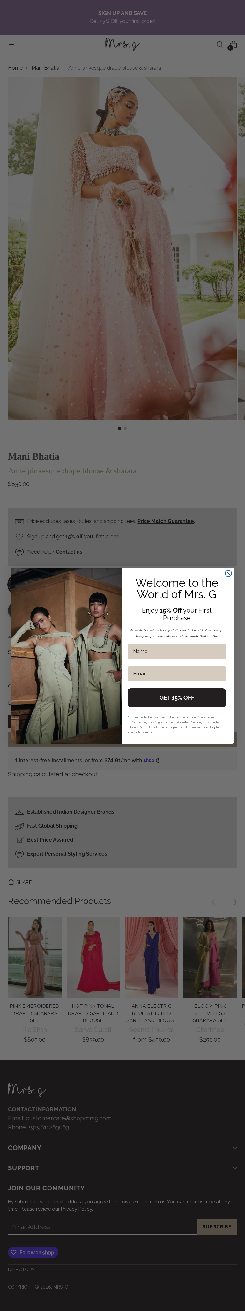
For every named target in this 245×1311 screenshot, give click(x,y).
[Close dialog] (228, 573)
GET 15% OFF (177, 697)
